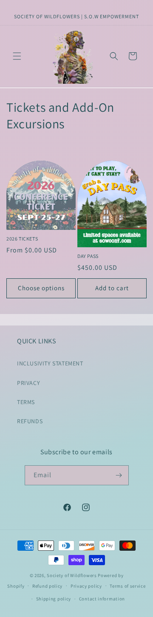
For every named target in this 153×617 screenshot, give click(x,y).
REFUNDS (29, 421)
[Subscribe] (119, 475)
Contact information (102, 599)
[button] (17, 56)
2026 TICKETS (22, 238)
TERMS (26, 402)
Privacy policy (86, 586)
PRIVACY (28, 383)
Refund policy (47, 586)
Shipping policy (53, 599)
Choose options (41, 288)
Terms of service (127, 586)
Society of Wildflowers (71, 575)
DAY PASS (88, 256)
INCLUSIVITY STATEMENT (50, 363)
